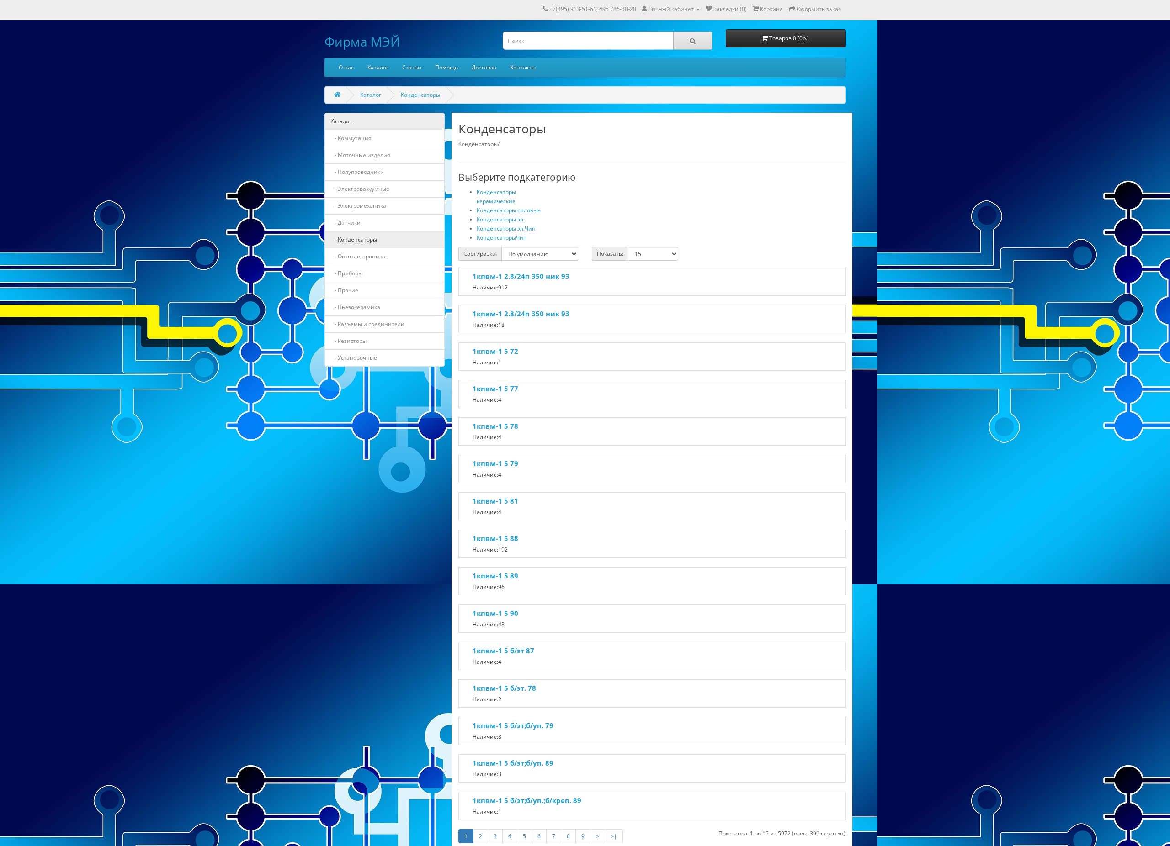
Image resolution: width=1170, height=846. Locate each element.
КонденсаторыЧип (501, 238)
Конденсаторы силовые (509, 210)
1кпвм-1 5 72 (495, 351)
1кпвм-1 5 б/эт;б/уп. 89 (513, 762)
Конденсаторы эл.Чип (506, 228)
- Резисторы (348, 341)
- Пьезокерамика (355, 307)
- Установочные (353, 358)
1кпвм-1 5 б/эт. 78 (504, 688)
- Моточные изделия (360, 155)
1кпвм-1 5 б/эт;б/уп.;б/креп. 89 (527, 800)
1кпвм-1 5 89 (495, 575)
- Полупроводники (357, 172)
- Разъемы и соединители (367, 324)
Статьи (411, 67)
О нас (346, 67)
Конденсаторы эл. (501, 219)
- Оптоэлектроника (357, 256)
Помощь (446, 67)
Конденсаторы (420, 95)
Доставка (484, 67)
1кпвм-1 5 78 (495, 426)
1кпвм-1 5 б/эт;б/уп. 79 (513, 725)
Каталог (377, 67)
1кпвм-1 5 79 (495, 463)
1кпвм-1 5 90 (495, 613)
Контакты (523, 67)
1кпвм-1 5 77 (495, 388)
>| (614, 836)
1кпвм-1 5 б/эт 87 (503, 650)
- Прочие (344, 290)
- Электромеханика (358, 206)
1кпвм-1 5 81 (495, 500)
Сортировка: (480, 253)
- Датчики (345, 222)
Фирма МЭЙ (362, 41)
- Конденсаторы (353, 239)
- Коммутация (351, 138)
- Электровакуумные (359, 189)
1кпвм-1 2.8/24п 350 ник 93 (521, 276)
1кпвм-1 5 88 (495, 538)
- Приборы (346, 273)
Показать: (610, 253)
